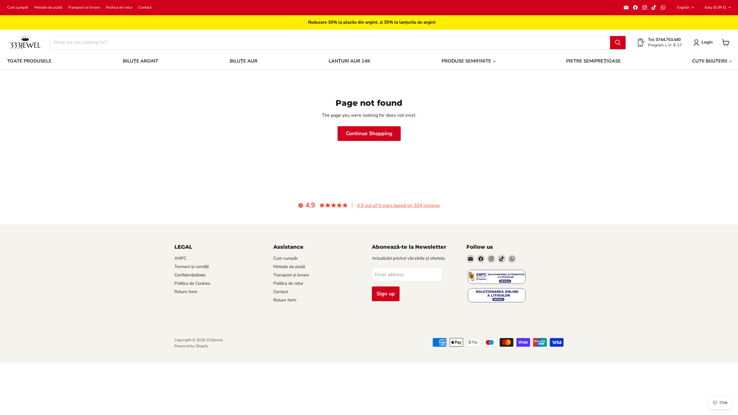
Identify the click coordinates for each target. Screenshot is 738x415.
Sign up (385, 293)
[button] (704, 42)
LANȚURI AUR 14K (349, 61)
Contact (145, 7)
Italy (715, 7)
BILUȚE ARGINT (140, 61)
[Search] (618, 42)
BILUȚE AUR (243, 61)
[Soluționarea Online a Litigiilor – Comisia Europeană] (496, 296)
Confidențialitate (190, 275)
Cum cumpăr (18, 7)
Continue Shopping (369, 133)
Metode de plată (48, 7)
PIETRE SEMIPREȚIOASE (593, 61)
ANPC (180, 258)
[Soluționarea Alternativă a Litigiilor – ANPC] (496, 277)
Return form (185, 292)
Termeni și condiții (191, 266)
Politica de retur (119, 7)
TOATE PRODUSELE (29, 61)
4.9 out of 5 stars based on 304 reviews (398, 205)
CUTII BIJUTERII (710, 61)
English (683, 7)
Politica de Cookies (192, 283)
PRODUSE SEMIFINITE (467, 61)
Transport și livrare (84, 7)
